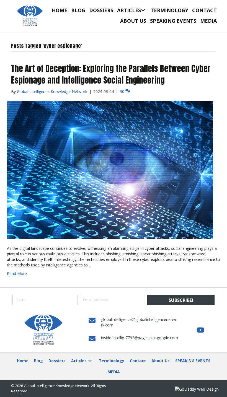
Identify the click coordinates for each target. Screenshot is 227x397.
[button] (143, 10)
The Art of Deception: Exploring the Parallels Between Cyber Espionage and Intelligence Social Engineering (111, 74)
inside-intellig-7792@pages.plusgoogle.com (139, 337)
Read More (17, 273)
